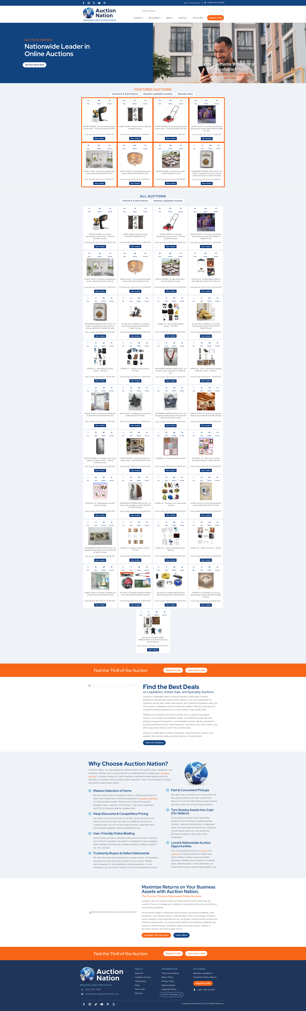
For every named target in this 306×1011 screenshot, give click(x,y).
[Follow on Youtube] (99, 3)
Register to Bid (215, 18)
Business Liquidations (202, 973)
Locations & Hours (143, 977)
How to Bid (198, 18)
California (175, 854)
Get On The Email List (171, 994)
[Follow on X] (94, 3)
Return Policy (167, 977)
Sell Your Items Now (34, 65)
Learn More (181, 935)
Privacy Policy (168, 981)
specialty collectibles (148, 798)
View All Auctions (154, 742)
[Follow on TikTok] (95, 1004)
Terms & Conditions (170, 973)
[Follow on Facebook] (83, 3)
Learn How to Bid (196, 670)
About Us (139, 973)
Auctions (138, 18)
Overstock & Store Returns (125, 94)
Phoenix (204, 850)
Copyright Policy (169, 989)
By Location (154, 18)
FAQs (137, 985)
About (169, 18)
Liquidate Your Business (156, 935)
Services (182, 18)
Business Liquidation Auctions (157, 94)
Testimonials (140, 981)
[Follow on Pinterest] (104, 3)
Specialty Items (185, 94)
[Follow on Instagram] (89, 3)
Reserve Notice (168, 985)
